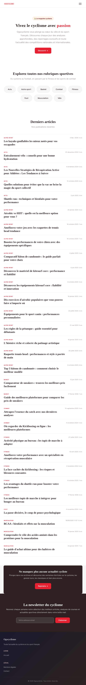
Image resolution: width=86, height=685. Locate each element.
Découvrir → (43, 51)
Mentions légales (10, 667)
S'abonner (62, 620)
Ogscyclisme (10, 639)
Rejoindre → (43, 586)
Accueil (6, 655)
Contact (6, 671)
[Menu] (80, 4)
